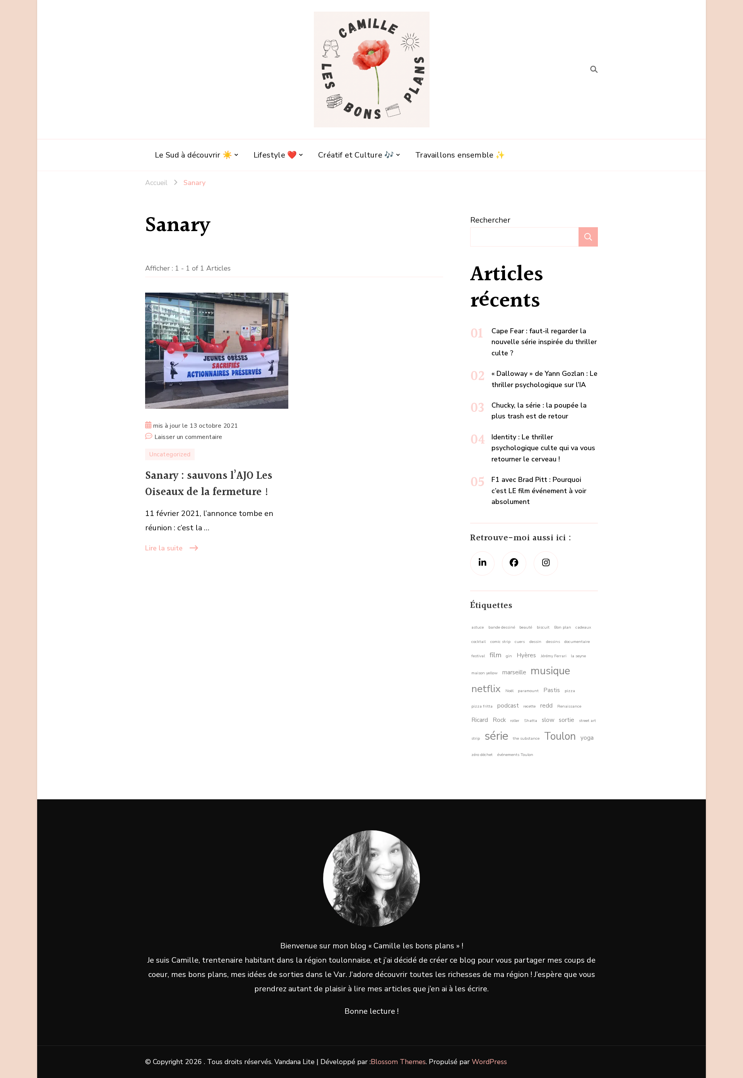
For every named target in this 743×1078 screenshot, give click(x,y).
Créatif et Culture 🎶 (356, 155)
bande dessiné (501, 627)
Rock (499, 720)
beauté (525, 627)
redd (546, 706)
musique (550, 671)
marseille (514, 672)
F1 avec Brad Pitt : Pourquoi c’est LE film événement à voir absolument (538, 490)
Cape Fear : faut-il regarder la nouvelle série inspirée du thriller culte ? (544, 342)
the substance (526, 738)
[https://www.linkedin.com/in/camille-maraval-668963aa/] (482, 563)
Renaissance (569, 706)
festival (478, 656)
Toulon (560, 736)
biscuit (543, 627)
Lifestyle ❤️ (275, 155)
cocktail (478, 641)
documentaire (577, 641)
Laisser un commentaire (188, 437)
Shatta (530, 720)
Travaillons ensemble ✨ (460, 155)
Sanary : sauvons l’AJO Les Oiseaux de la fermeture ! (208, 484)
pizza (570, 691)
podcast (508, 706)
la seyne (578, 656)
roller (514, 720)
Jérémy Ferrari (554, 656)
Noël (509, 691)
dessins (553, 641)
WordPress (489, 1061)
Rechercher (490, 220)
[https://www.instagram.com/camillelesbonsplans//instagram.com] (546, 563)
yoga (587, 738)
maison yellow (484, 673)
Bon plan (562, 627)
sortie (566, 720)
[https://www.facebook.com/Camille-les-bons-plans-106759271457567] (514, 563)
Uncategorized (170, 454)
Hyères (526, 655)
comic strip (500, 641)
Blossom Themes (398, 1061)
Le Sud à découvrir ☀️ (193, 155)
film (496, 655)
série (496, 736)
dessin (535, 641)
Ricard (479, 720)
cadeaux (583, 627)
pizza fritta (482, 706)
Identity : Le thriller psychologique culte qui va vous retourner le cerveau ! (543, 448)
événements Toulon (515, 755)
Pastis (551, 690)
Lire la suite (164, 548)
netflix (486, 689)
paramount (528, 691)
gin (509, 656)
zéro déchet (482, 755)
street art (587, 720)
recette (529, 706)
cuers (520, 641)
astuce (477, 627)
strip (475, 738)
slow (548, 720)
